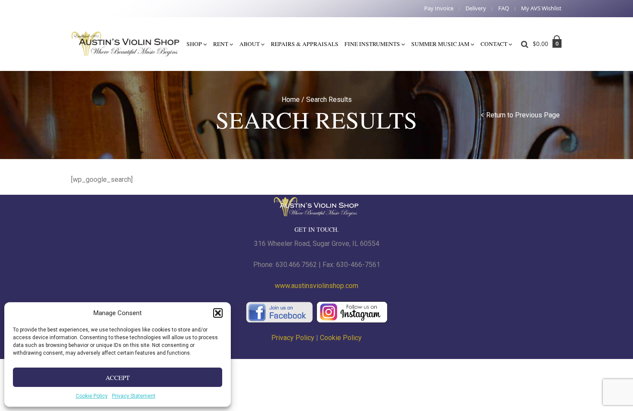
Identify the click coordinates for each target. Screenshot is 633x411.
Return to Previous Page (523, 115)
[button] (218, 313)
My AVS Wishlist (541, 8)
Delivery (475, 8)
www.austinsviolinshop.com (316, 286)
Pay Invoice (438, 8)
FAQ (503, 8)
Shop (194, 44)
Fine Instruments (372, 44)
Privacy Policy (292, 338)
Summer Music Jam (440, 44)
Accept (118, 377)
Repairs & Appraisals (304, 44)
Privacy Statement (133, 396)
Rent (220, 44)
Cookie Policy (92, 396)
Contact (494, 44)
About (249, 44)
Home (291, 99)
